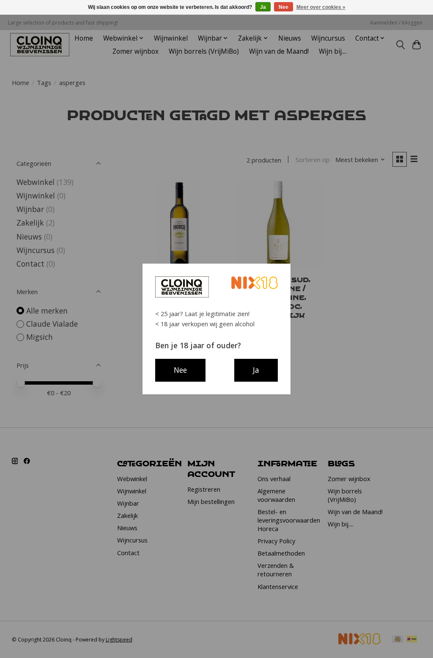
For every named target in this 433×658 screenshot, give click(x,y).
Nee (283, 7)
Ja (263, 7)
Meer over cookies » (320, 7)
